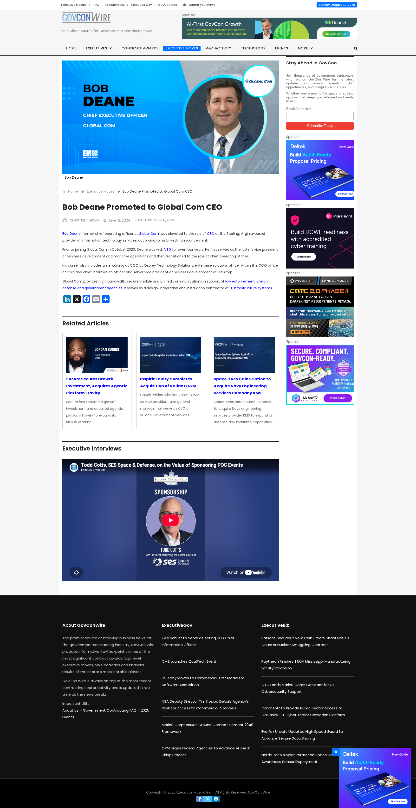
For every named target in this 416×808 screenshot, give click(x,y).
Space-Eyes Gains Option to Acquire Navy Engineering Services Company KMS (242, 386)
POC (96, 5)
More (303, 48)
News (171, 219)
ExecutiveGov (177, 625)
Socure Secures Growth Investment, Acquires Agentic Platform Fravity (96, 386)
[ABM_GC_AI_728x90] (269, 28)
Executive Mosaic (73, 5)
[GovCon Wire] (86, 18)
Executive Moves (182, 48)
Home (71, 48)
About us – (72, 710)
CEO (210, 233)
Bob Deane (71, 233)
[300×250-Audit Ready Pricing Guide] (320, 170)
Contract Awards (140, 48)
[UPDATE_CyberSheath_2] (320, 306)
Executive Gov (141, 5)
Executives (96, 48)
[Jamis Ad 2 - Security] (320, 375)
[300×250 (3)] (320, 238)
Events (281, 48)
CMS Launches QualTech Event (189, 661)
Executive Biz (115, 5)
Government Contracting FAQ (110, 710)
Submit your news (201, 5)
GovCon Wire (259, 792)
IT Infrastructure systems (251, 288)
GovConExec (167, 5)
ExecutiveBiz (275, 625)
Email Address (298, 109)
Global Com (149, 233)
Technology (253, 48)
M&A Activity (218, 48)
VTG (167, 249)
